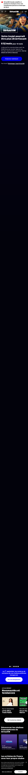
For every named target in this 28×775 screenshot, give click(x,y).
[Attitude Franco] (9, 742)
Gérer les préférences (7, 771)
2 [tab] (12, 666)
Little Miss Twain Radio (7, 711)
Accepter (20, 771)
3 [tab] (14, 666)
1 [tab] (9, 666)
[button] (11, 59)
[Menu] (2, 11)
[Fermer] (26, 762)
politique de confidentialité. (7, 768)
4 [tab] (16, 666)
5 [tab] (18, 666)
